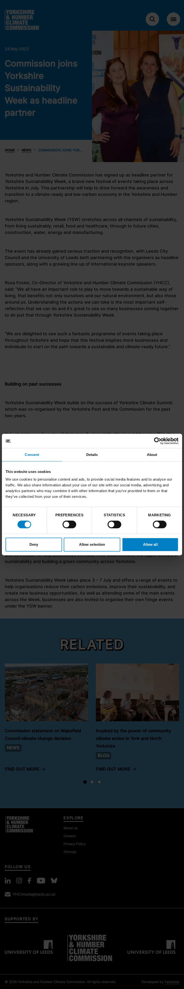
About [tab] (152, 455)
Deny (33, 544)
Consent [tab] (32, 455)
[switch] (69, 524)
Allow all (150, 544)
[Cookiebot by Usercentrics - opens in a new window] (157, 440)
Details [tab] (92, 455)
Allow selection (92, 544)
